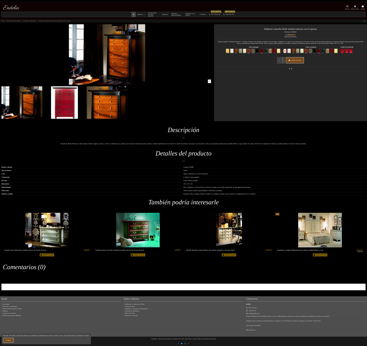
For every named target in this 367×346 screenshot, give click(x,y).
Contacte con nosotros (9, 313)
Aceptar (8, 340)
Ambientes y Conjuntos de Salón (135, 304)
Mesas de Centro (130, 313)
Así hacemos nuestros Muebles (12, 315)
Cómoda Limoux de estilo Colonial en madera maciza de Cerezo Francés (119, 250)
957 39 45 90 (253, 308)
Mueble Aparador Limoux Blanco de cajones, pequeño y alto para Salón (210, 250)
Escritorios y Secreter (131, 315)
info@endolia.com (254, 313)
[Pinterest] (291, 69)
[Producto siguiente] (365, 21)
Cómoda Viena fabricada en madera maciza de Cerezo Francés (25, 250)
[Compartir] (289, 69)
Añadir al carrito (296, 60)
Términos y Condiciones (10, 306)
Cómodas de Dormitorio (132, 311)
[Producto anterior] (364, 21)
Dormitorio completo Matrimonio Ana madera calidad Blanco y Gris (300, 250)
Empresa (5, 311)
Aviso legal (6, 304)
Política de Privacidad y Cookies (12, 308)
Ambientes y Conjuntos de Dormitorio (136, 308)
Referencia (287, 32)
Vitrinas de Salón (130, 306)
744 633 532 (252, 310)
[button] (141, 14)
